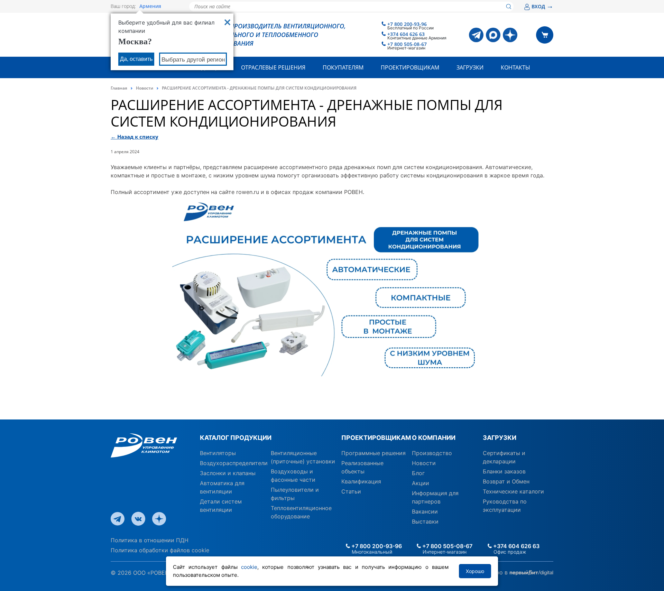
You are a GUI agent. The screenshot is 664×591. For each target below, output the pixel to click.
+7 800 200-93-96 (407, 24)
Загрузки (469, 67)
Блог (418, 473)
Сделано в (494, 572)
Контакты (515, 67)
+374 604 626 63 (406, 34)
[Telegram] (476, 35)
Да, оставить (136, 59)
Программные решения (373, 453)
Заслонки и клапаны (228, 473)
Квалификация (361, 481)
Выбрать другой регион (193, 59)
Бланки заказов (504, 471)
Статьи (351, 491)
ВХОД (542, 6)
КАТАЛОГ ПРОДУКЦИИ (235, 437)
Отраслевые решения (273, 67)
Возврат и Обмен (506, 481)
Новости (144, 88)
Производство (432, 453)
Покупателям (343, 67)
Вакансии (425, 511)
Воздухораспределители (234, 463)
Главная (119, 88)
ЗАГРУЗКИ (499, 437)
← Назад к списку (134, 136)
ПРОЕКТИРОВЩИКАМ (374, 437)
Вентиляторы (218, 453)
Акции (420, 483)
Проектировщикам (410, 67)
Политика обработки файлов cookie (160, 550)
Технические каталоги (513, 491)
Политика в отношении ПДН (149, 540)
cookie (249, 567)
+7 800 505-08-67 (407, 44)
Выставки (425, 521)
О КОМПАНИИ (433, 437)
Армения (150, 6)
